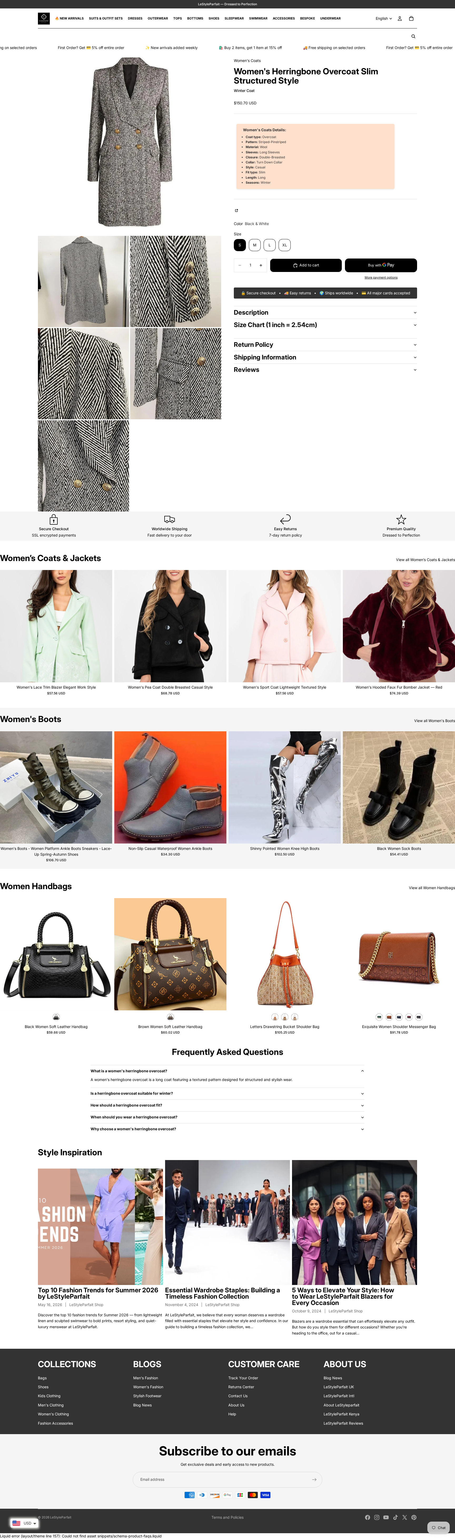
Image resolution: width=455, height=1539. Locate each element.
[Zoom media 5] (175, 373)
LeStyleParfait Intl (339, 1396)
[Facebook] (367, 1517)
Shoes (43, 1387)
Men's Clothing (51, 1405)
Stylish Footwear (147, 1396)
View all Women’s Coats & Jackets (425, 559)
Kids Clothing (49, 1396)
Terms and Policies (227, 1517)
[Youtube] (386, 1517)
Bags (42, 1378)
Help (232, 1414)
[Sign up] (314, 1479)
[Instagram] (377, 1517)
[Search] (413, 36)
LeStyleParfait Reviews (343, 1423)
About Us (236, 1405)
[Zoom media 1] (129, 143)
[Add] (104, 1002)
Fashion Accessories (55, 1423)
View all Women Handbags (432, 887)
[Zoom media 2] (83, 281)
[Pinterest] (414, 1517)
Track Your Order (243, 1378)
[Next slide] (104, 626)
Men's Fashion (145, 1378)
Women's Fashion (148, 1387)
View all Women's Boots (434, 720)
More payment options (381, 277)
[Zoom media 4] (83, 373)
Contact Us (238, 1396)
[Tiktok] (395, 1517)
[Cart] (411, 18)
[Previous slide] (8, 626)
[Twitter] (405, 1517)
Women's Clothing (53, 1414)
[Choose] (104, 674)
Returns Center (241, 1387)
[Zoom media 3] (175, 281)
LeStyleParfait (60, 1517)
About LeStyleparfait (341, 1405)
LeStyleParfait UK (339, 1387)
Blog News (142, 1405)
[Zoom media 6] (83, 466)
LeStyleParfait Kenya (341, 1414)
